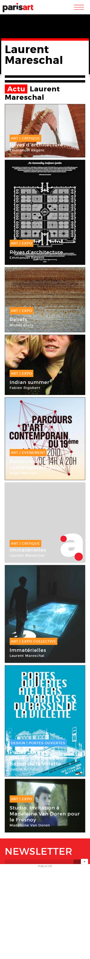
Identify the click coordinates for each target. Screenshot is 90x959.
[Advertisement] (45, 913)
